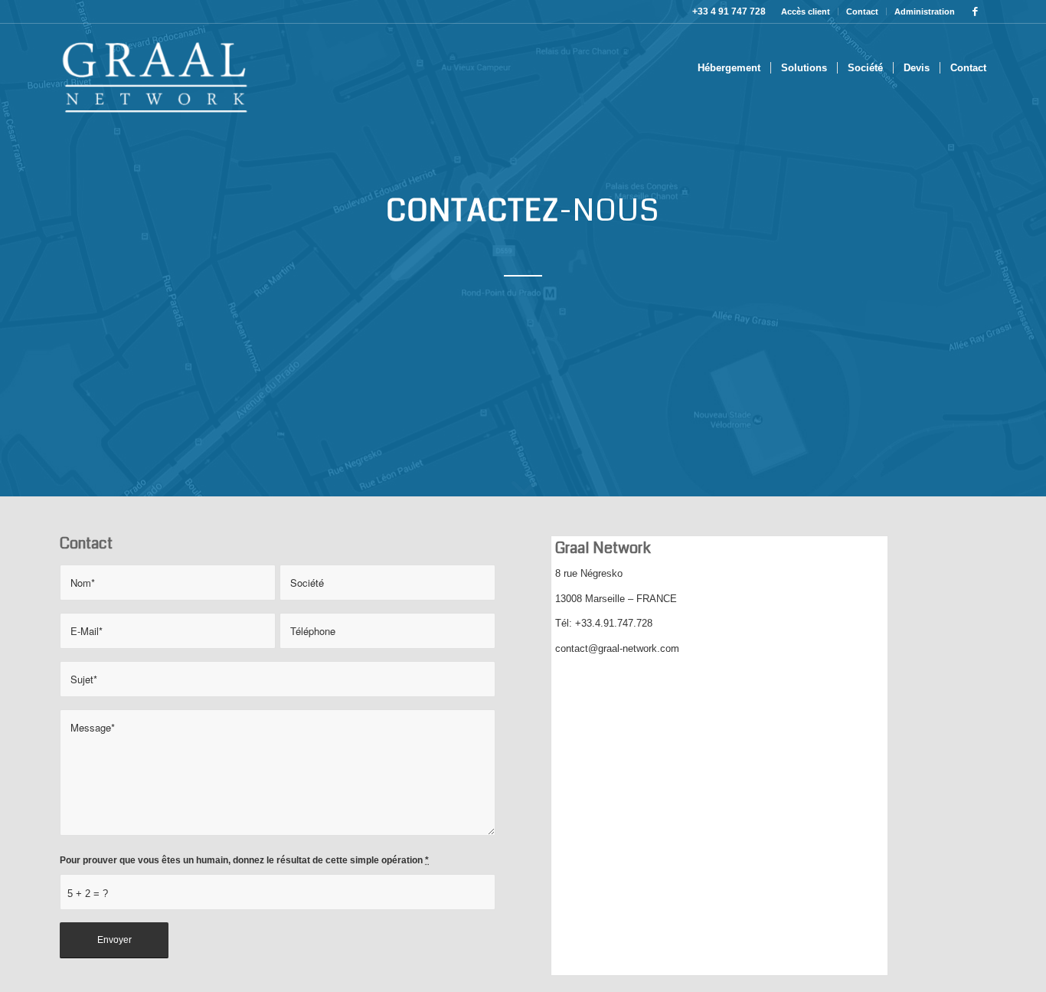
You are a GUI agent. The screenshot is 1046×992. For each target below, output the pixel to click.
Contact (862, 11)
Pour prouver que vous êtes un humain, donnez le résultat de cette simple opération (244, 860)
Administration (924, 11)
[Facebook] (974, 11)
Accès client (805, 11)
